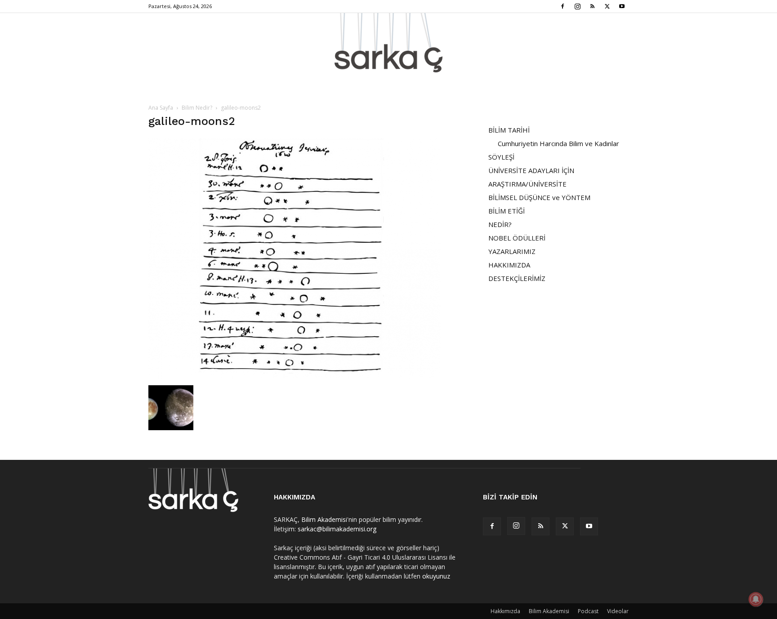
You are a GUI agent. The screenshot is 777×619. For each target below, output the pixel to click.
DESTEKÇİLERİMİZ (516, 278)
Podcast (588, 611)
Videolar (618, 611)
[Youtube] (622, 6)
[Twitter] (607, 6)
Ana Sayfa (160, 107)
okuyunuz (436, 576)
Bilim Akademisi (324, 519)
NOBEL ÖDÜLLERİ (516, 237)
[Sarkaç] (388, 42)
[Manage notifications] (756, 599)
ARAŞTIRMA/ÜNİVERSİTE (527, 183)
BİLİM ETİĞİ (506, 210)
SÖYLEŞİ (501, 156)
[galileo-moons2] (294, 376)
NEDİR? (500, 224)
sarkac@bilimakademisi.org (337, 529)
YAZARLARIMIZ (512, 251)
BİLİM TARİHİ (509, 129)
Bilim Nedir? (197, 107)
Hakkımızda (505, 611)
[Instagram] (577, 6)
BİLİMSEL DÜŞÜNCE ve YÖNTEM (539, 197)
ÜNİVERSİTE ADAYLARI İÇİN (531, 170)
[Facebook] (562, 6)
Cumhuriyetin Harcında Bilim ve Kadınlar (558, 143)
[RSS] (592, 6)
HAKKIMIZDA (509, 264)
